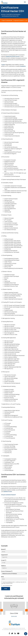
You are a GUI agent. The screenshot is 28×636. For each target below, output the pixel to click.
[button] (1, 610)
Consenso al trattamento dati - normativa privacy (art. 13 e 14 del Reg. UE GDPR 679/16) (13, 582)
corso (3, 64)
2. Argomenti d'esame (18, 20)
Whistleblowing (13, 629)
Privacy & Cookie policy (21, 629)
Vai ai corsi (14, 616)
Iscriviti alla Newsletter (7, 585)
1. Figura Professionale (6, 20)
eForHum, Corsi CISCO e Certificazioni (10, 14)
